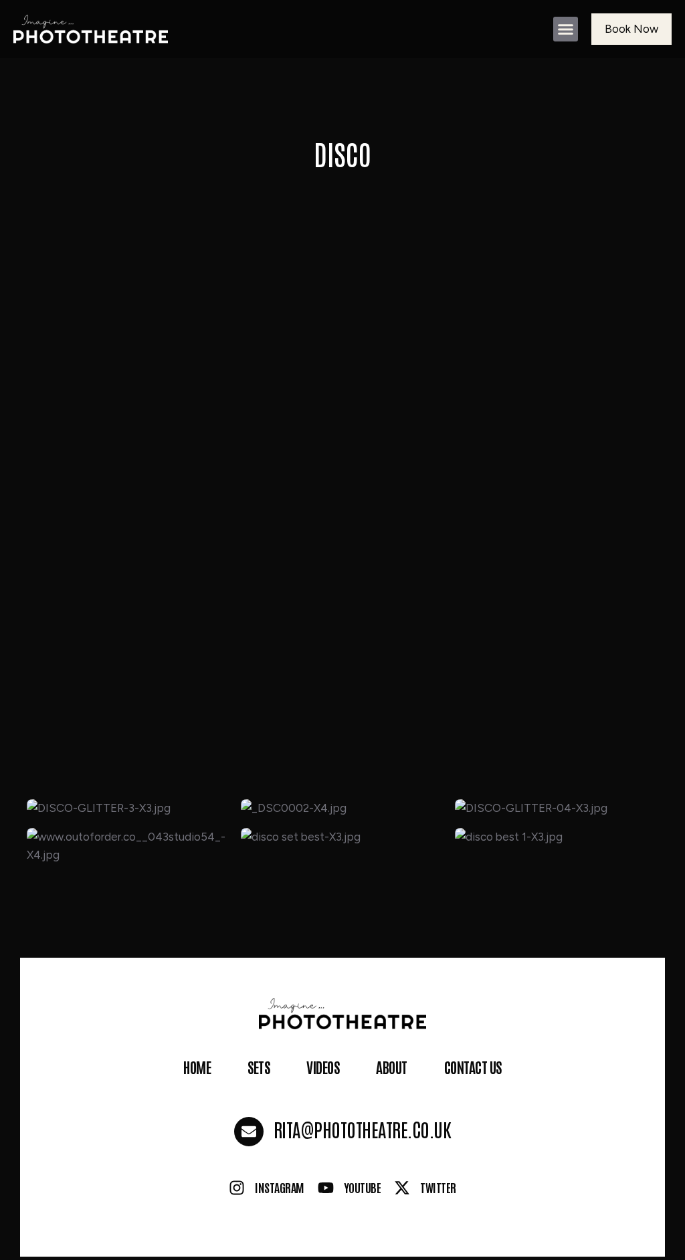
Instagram (279, 1187)
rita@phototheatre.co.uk (363, 1129)
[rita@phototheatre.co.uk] (249, 1131)
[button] (566, 29)
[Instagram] (237, 1188)
